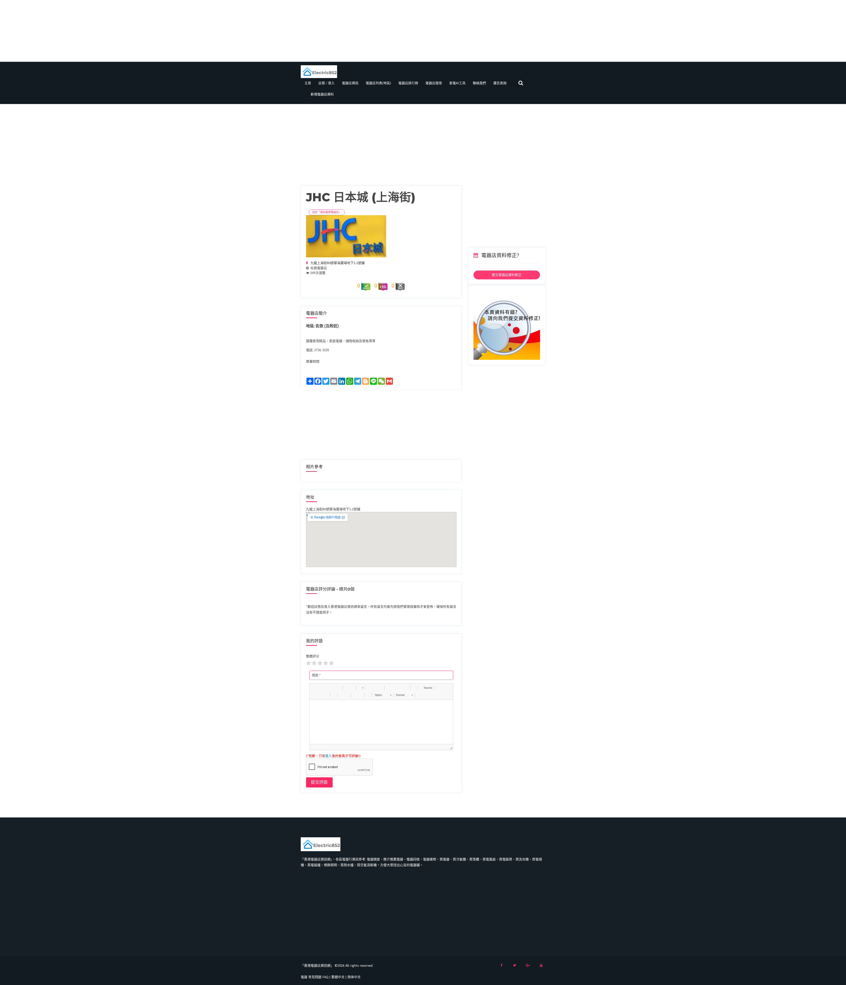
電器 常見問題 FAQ (314, 977)
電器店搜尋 (433, 83)
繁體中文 (338, 977)
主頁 (307, 83)
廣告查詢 (499, 83)
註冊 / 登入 (326, 83)
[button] (314, 688)
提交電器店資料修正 (506, 275)
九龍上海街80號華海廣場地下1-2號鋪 (337, 263)
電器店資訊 (350, 83)
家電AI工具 (457, 83)
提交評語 (319, 782)
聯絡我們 (479, 83)
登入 (328, 756)
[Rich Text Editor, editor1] (381, 722)
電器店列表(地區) (378, 83)
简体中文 (354, 977)
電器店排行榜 (408, 83)
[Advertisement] (423, 31)
